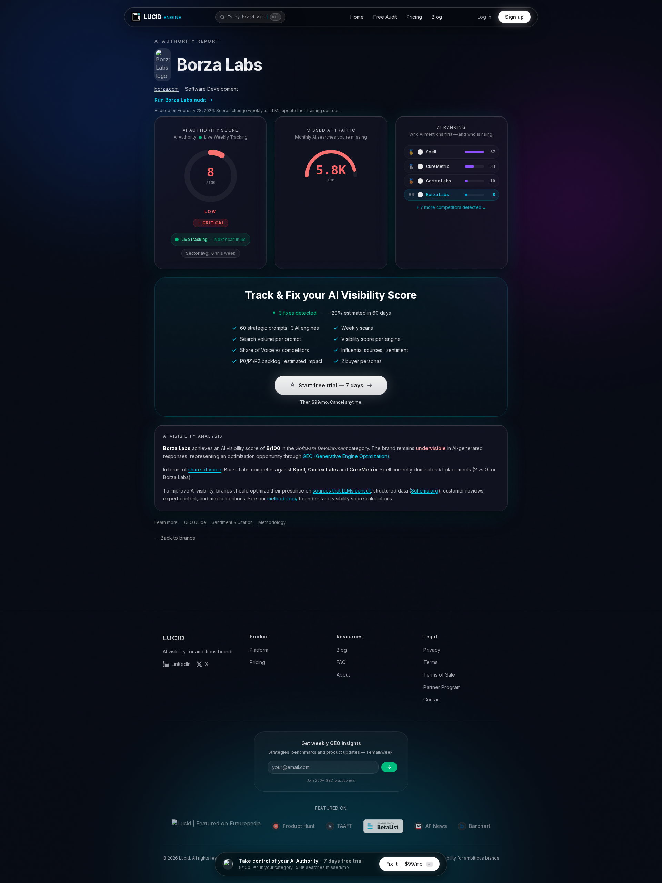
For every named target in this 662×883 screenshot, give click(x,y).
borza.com (166, 89)
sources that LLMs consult (342, 491)
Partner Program (442, 687)
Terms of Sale (439, 675)
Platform (259, 650)
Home (357, 17)
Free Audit (385, 17)
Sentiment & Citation (232, 522)
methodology (282, 498)
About (343, 675)
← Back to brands (174, 538)
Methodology (272, 522)
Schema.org (424, 491)
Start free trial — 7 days (331, 385)
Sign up (514, 17)
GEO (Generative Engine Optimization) (346, 456)
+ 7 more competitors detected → (451, 207)
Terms (430, 662)
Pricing (414, 17)
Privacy (431, 650)
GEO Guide (195, 522)
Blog (437, 17)
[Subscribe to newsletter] (389, 794)
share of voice (204, 470)
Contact (432, 699)
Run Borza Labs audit (180, 100)
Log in (484, 17)
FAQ (341, 662)
